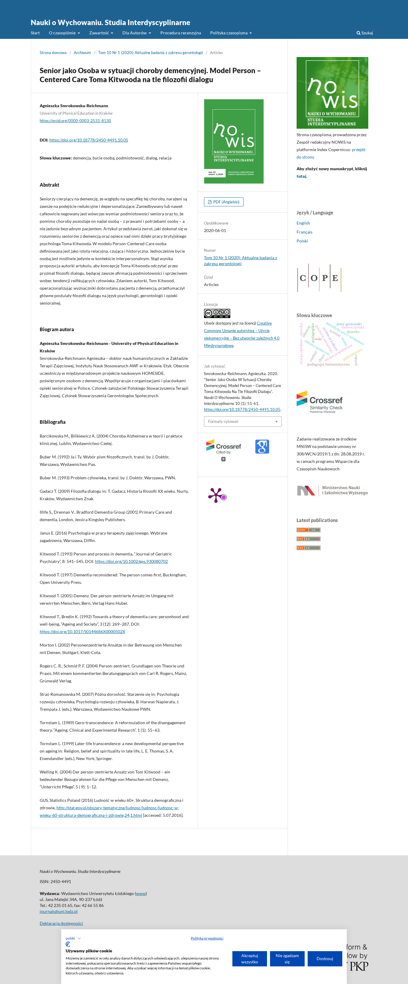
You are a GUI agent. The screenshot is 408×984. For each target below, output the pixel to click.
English (303, 222)
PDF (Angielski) (226, 201)
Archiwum (82, 52)
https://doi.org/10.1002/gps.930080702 (131, 561)
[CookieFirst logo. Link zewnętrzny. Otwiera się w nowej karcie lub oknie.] (68, 944)
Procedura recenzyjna (180, 32)
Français (304, 231)
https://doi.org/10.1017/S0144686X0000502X (82, 631)
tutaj (301, 176)
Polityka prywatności (207, 938)
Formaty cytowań (223, 421)
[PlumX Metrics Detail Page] (216, 495)
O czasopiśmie (62, 32)
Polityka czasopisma (229, 32)
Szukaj (367, 32)
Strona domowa (53, 52)
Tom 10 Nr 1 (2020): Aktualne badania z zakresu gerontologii (150, 52)
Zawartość (99, 32)
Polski (302, 240)
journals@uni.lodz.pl (59, 911)
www (141, 893)
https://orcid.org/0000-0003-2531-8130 (75, 120)
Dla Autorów (135, 32)
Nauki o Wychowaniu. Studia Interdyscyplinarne (110, 22)
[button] (73, 938)
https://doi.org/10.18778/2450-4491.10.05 (88, 139)
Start (35, 32)
